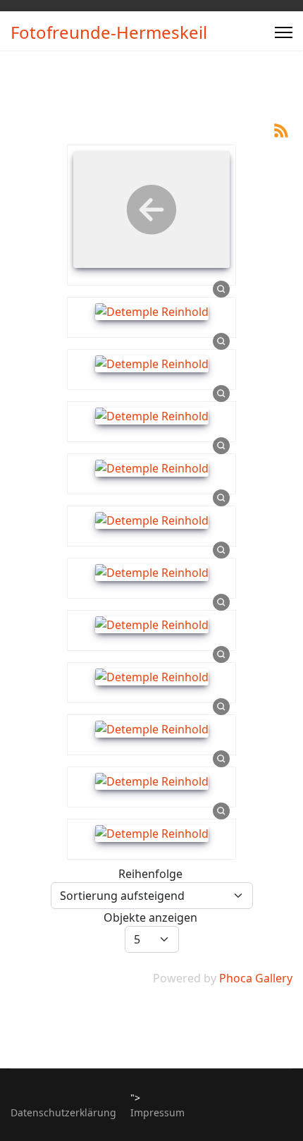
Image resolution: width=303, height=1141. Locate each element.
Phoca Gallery (255, 978)
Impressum (157, 1112)
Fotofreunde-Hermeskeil (109, 32)
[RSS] (281, 129)
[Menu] (283, 32)
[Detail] (221, 288)
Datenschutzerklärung (63, 1112)
